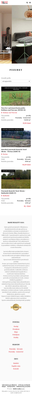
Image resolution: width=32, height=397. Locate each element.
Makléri (16, 363)
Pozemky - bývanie (16, 349)
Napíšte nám (16, 366)
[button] (4, 34)
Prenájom (16, 329)
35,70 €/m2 (27, 123)
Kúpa (16, 332)
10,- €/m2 (27, 206)
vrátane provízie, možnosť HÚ (12, 129)
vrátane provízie (8, 171)
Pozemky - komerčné (16, 352)
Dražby (16, 337)
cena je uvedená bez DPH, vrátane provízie (16, 88)
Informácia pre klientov (9, 385)
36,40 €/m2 (26, 165)
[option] (16, 34)
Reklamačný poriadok (23, 386)
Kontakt (16, 369)
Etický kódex (11, 386)
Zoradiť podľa (6, 78)
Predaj (16, 326)
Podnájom (16, 335)
